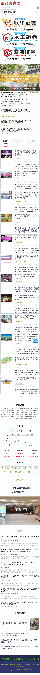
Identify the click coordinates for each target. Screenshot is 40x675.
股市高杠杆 (18, 222)
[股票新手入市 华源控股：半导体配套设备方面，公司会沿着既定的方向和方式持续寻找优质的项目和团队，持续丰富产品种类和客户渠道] (6, 337)
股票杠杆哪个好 (19, 472)
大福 (17, 179)
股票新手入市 (19, 344)
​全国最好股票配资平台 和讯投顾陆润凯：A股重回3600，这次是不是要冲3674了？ (18, 634)
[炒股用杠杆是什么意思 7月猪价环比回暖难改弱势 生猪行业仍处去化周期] (6, 360)
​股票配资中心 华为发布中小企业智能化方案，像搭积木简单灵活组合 (19, 641)
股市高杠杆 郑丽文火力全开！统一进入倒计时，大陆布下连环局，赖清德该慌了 (26, 217)
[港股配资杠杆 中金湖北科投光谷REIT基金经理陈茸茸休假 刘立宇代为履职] (6, 298)
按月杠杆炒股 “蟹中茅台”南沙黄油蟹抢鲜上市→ (14, 624)
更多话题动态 (19, 480)
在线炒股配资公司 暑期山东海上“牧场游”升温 (26, 257)
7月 (30, 468)
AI (2, 468)
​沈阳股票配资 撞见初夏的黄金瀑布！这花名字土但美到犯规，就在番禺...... (19, 647)
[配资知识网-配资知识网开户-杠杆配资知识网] (11, 3)
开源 (19, 476)
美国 (24, 468)
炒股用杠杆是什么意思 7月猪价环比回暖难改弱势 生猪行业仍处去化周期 (26, 359)
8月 (10, 472)
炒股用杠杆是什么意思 (21, 364)
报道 (29, 472)
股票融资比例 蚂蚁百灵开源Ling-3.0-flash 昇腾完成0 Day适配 (26, 317)
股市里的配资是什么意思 (8, 116)
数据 (35, 468)
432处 (17, 158)
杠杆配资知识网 (33, 659)
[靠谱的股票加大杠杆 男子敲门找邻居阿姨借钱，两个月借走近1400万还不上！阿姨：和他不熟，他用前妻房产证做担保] (6, 195)
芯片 (3, 472)
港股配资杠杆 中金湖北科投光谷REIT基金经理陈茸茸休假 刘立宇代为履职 (26, 297)
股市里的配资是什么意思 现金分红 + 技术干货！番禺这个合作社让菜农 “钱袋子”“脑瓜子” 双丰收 (15, 111)
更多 (36, 12)
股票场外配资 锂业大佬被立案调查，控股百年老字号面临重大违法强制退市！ (26, 277)
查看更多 (20, 396)
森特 (35, 472)
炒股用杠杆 (5, 125)
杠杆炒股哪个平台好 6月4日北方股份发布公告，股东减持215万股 (20, 537)
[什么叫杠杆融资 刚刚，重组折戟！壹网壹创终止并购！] (6, 380)
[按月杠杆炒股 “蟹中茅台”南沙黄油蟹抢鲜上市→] (34, 624)
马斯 (8, 468)
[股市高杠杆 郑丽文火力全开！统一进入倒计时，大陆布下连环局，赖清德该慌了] (6, 217)
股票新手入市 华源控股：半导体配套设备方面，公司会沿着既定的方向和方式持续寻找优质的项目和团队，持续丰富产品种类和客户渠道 (26, 337)
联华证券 (24, 670)
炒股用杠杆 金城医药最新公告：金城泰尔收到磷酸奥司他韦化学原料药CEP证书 (16, 121)
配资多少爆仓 (5, 133)
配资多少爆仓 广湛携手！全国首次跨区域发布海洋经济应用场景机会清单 (16, 130)
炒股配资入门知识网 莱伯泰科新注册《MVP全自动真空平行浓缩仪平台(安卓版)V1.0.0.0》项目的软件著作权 (14, 94)
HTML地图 (21, 666)
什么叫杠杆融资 (20, 383)
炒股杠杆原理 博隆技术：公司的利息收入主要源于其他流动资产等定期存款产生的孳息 (20, 603)
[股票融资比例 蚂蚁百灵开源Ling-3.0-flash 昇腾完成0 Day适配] (6, 319)
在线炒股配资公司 (20, 261)
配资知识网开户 (19, 659)
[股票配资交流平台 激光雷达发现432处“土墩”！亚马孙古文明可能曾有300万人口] (6, 154)
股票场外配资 (19, 282)
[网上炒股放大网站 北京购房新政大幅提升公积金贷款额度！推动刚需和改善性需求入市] (6, 174)
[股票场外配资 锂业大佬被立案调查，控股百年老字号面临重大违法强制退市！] (6, 277)
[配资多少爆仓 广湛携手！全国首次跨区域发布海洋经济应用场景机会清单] (20, 77)
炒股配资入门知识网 (33, 93)
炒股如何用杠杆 (20, 242)
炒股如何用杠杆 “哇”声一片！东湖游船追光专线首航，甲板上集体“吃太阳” (26, 237)
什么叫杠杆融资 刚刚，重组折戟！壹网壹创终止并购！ (26, 379)
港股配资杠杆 (19, 302)
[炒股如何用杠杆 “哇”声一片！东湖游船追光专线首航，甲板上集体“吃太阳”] (6, 238)
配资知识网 (6, 659)
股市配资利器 (16, 468)
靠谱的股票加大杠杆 (21, 201)
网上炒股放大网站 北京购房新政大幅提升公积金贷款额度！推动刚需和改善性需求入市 (26, 174)
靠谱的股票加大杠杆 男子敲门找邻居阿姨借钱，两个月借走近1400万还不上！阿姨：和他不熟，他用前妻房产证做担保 (26, 195)
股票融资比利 (19, 321)
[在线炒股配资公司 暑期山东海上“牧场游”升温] (6, 259)
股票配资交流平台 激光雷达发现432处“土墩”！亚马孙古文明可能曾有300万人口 (26, 153)
